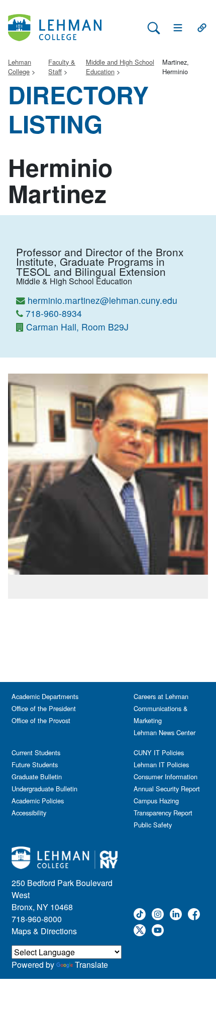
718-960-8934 (54, 313)
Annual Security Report (167, 788)
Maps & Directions (44, 931)
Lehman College (19, 66)
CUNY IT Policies (159, 752)
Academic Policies (38, 800)
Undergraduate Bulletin (44, 788)
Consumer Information (165, 776)
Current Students (36, 752)
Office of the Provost (41, 720)
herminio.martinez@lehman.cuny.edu (102, 300)
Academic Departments (45, 696)
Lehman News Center (164, 732)
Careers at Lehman (161, 696)
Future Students (35, 764)
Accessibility (29, 812)
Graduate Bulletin (37, 776)
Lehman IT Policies (161, 764)
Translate (91, 964)
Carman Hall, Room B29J (77, 326)
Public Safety (153, 824)
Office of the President (44, 708)
